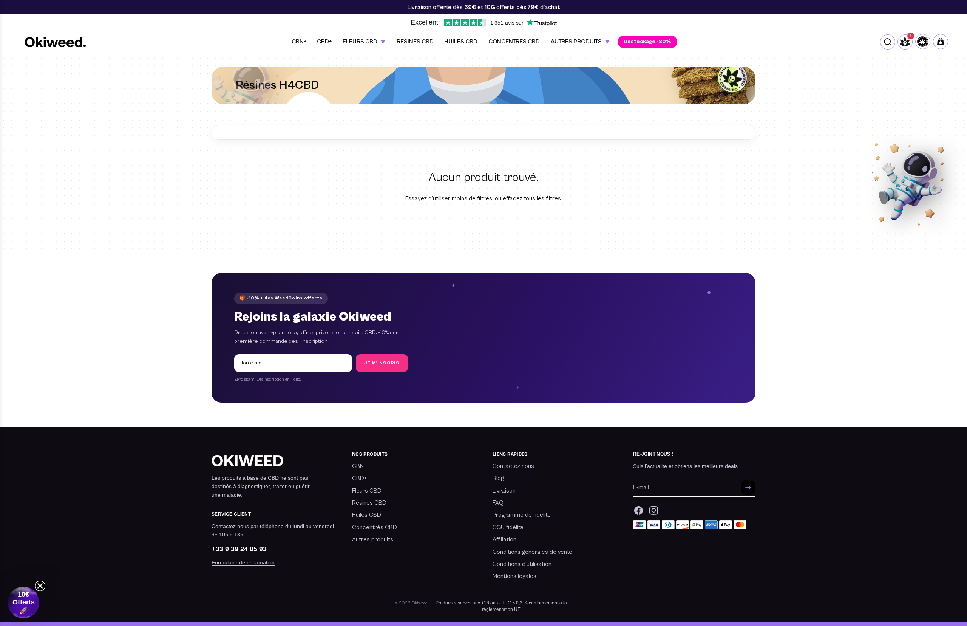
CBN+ (359, 466)
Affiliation (504, 539)
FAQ (498, 502)
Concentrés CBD (374, 527)
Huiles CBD (366, 514)
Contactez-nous (513, 466)
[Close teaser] (40, 586)
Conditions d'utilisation (522, 564)
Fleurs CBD (367, 490)
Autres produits (372, 539)
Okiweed (420, 603)
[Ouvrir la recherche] (887, 42)
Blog (498, 478)
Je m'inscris (382, 363)
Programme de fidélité (522, 514)
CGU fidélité (508, 527)
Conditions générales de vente (532, 552)
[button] (23, 602)
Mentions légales (514, 576)
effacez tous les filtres (532, 198)
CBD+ (359, 478)
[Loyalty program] (922, 41)
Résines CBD (369, 502)
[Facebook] (638, 510)
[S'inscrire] (748, 487)
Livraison (504, 490)
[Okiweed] (55, 41)
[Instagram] (653, 510)
